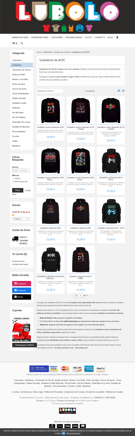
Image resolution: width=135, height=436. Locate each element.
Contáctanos (26, 392)
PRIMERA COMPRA (21, 318)
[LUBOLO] (67, 17)
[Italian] (21, 212)
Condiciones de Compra (74, 392)
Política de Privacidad (53, 392)
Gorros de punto (19, 89)
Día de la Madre (18, 117)
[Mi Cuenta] (117, 37)
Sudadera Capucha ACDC (50, 228)
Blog (110, 37)
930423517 (99, 397)
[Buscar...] (22, 44)
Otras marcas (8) (21, 182)
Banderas (16, 146)
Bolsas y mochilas (20, 79)
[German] (18, 212)
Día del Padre (17, 112)
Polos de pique (18, 84)
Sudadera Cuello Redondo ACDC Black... (50, 178)
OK (63, 433)
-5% (26, 326)
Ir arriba (15, 392)
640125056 (110, 397)
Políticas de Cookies (114, 392)
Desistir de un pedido (95, 392)
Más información (73, 433)
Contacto (100, 37)
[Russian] (26, 212)
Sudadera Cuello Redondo (19, 105)
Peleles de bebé (19, 98)
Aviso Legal (38, 392)
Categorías (57, 37)
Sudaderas (16, 65)
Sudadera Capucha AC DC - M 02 (111, 228)
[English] (13, 212)
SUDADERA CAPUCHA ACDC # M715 (111, 178)
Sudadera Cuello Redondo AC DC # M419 (111, 128)
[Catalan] (13, 215)
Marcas (15, 175)
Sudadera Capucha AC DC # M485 (80, 277)
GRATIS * (24, 237)
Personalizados (74, 37)
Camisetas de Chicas (21, 70)
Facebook (21, 290)
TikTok (20, 297)
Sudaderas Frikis (39, 37)
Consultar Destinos (24, 242)
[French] (16, 212)
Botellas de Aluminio (21, 127)
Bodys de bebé (18, 74)
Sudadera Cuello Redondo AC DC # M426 (80, 128)
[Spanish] (29, 212)
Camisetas (17, 60)
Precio (15, 167)
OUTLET (88, 37)
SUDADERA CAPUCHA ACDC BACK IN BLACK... (50, 277)
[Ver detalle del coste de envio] (16, 239)
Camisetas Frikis (20, 37)
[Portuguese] (24, 212)
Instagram (21, 284)
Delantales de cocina (21, 122)
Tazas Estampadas (20, 93)
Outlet (14, 141)
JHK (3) (17, 178)
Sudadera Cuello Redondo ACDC (50, 127)
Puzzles (15, 136)
